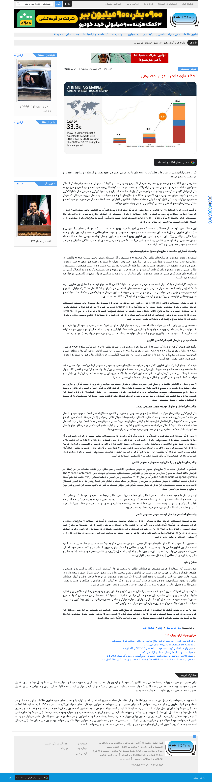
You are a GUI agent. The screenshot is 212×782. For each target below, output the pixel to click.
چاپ (160, 628)
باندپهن (161, 34)
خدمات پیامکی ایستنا (56, 743)
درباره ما (148, 4)
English (58, 34)
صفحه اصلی (148, 628)
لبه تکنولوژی (133, 34)
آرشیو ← (18, 55)
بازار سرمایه (117, 34)
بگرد (58, 4)
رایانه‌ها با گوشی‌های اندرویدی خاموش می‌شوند (159, 43)
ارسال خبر (81, 753)
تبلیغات (63, 748)
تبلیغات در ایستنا (167, 4)
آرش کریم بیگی (173, 628)
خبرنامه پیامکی (114, 4)
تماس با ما (133, 4)
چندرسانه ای (73, 34)
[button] (106, 777)
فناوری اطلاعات (190, 34)
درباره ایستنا (80, 748)
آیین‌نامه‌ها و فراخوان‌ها (95, 34)
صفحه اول (187, 4)
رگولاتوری (148, 34)
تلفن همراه (174, 34)
